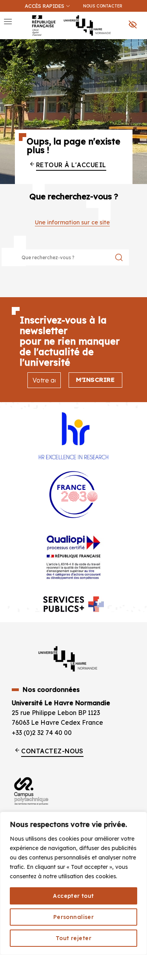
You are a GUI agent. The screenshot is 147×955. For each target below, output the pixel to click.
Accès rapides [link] (44, 6)
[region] (73, 883)
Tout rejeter (73, 938)
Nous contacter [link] (102, 6)
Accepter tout (73, 895)
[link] (137, 45)
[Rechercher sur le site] (119, 257)
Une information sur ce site (72, 222)
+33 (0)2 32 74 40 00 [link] (42, 733)
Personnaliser (73, 917)
